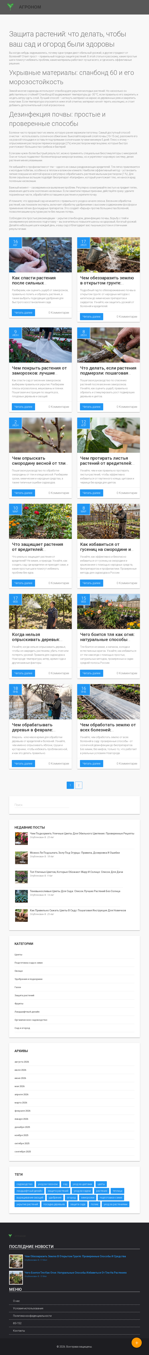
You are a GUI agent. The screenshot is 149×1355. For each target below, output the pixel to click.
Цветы (18, 954)
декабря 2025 (22, 1127)
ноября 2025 (21, 1135)
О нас (16, 1300)
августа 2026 (22, 1061)
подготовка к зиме (111, 1197)
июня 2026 (20, 1078)
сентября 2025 (23, 1151)
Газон (18, 987)
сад (65, 1184)
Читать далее (23, 312)
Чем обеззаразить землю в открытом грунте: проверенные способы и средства (75, 1256)
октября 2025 (22, 1143)
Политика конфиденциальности (32, 1315)
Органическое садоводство (31, 1020)
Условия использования (28, 1308)
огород (71, 1197)
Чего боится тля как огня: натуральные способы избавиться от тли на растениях (76, 1272)
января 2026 (21, 1119)
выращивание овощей (30, 1197)
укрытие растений (27, 1204)
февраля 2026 (22, 1110)
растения (101, 1190)
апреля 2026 (21, 1094)
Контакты (19, 1330)
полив (94, 1204)
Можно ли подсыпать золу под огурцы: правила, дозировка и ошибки (75, 852)
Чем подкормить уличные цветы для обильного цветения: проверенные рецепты (82, 833)
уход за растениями (115, 1204)
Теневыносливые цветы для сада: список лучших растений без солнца (75, 891)
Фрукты (19, 1003)
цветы (101, 1184)
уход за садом (82, 1190)
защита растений (58, 1190)
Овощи (19, 971)
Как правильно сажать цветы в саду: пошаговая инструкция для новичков (78, 910)
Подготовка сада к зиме (29, 962)
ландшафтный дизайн (29, 1190)
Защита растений (24, 995)
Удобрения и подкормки (28, 979)
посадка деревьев (54, 1204)
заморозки (87, 1197)
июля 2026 (20, 1070)
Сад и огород (22, 1028)
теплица (117, 1190)
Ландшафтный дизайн (27, 1011)
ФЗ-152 (17, 1323)
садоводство (25, 1184)
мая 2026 (20, 1086)
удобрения (55, 1197)
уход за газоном (48, 1184)
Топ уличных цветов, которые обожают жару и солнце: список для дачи (76, 872)
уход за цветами (82, 1184)
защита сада (77, 1204)
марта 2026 (21, 1102)
